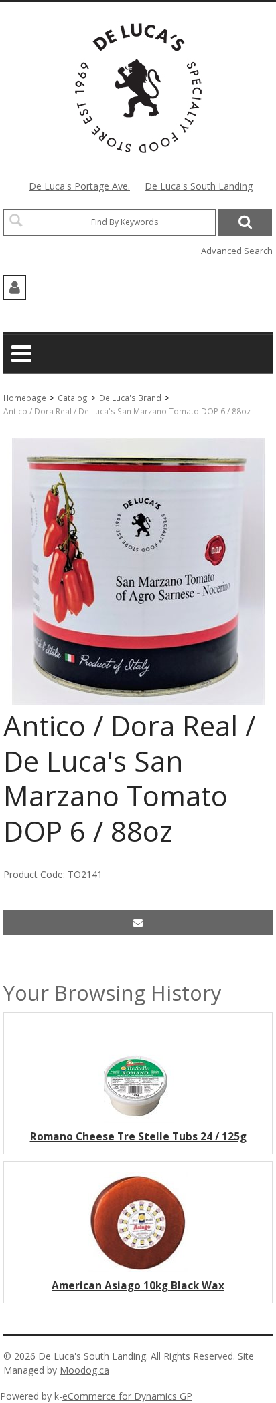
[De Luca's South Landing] (138, 88)
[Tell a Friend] (138, 922)
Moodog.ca (84, 1370)
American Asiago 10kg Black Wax (138, 1286)
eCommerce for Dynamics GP (127, 1396)
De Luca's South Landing (199, 186)
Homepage (24, 397)
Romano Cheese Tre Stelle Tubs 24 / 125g (138, 1137)
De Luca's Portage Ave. (79, 186)
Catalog (73, 397)
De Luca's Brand (130, 397)
